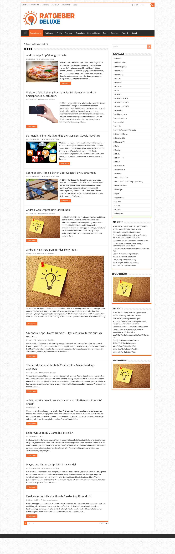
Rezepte (118, 174)
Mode (117, 154)
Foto (117, 90)
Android (118, 59)
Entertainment (35, 33)
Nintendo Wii (120, 166)
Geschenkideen (121, 118)
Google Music (118, 243)
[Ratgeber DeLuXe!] (50, 18)
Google (118, 126)
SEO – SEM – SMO (121, 178)
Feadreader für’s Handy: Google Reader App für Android (59, 496)
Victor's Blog (117, 260)
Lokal (117, 146)
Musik (117, 162)
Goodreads (117, 240)
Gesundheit (80, 33)
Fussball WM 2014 (121, 106)
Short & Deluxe (121, 186)
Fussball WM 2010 (121, 102)
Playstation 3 (120, 170)
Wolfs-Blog (117, 263)
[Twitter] (137, 5)
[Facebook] (135, 5)
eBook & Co (119, 71)
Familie (59, 33)
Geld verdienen (121, 114)
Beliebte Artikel (120, 63)
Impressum (55, 5)
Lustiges (118, 150)
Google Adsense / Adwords (125, 130)
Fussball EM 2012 (121, 98)
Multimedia (36, 44)
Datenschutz (66, 5)
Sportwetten (120, 197)
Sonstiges (114, 33)
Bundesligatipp (121, 67)
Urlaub (134, 33)
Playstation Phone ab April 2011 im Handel (51, 464)
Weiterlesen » (65, 83)
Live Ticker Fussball (120, 249)
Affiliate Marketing (119, 229)
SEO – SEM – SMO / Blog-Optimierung (129, 182)
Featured (118, 82)
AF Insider (116, 226)
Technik (125, 33)
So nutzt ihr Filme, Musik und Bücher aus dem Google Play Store (63, 135)
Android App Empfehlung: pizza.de (46, 55)
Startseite (46, 5)
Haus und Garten (93, 33)
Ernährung (49, 33)
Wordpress (119, 213)
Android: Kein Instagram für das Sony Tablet (51, 249)
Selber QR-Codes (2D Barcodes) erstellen (49, 432)
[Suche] (153, 5)
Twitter (117, 205)
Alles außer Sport (119, 232)
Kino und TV (119, 142)
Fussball (118, 94)
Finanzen (68, 33)
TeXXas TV (116, 257)
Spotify (115, 254)
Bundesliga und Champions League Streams (129, 235)
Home (75, 5)
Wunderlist (117, 266)
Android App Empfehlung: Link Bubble (48, 209)
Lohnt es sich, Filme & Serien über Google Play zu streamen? (61, 172)
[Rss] (132, 5)
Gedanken (119, 110)
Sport (105, 33)
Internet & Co (120, 138)
